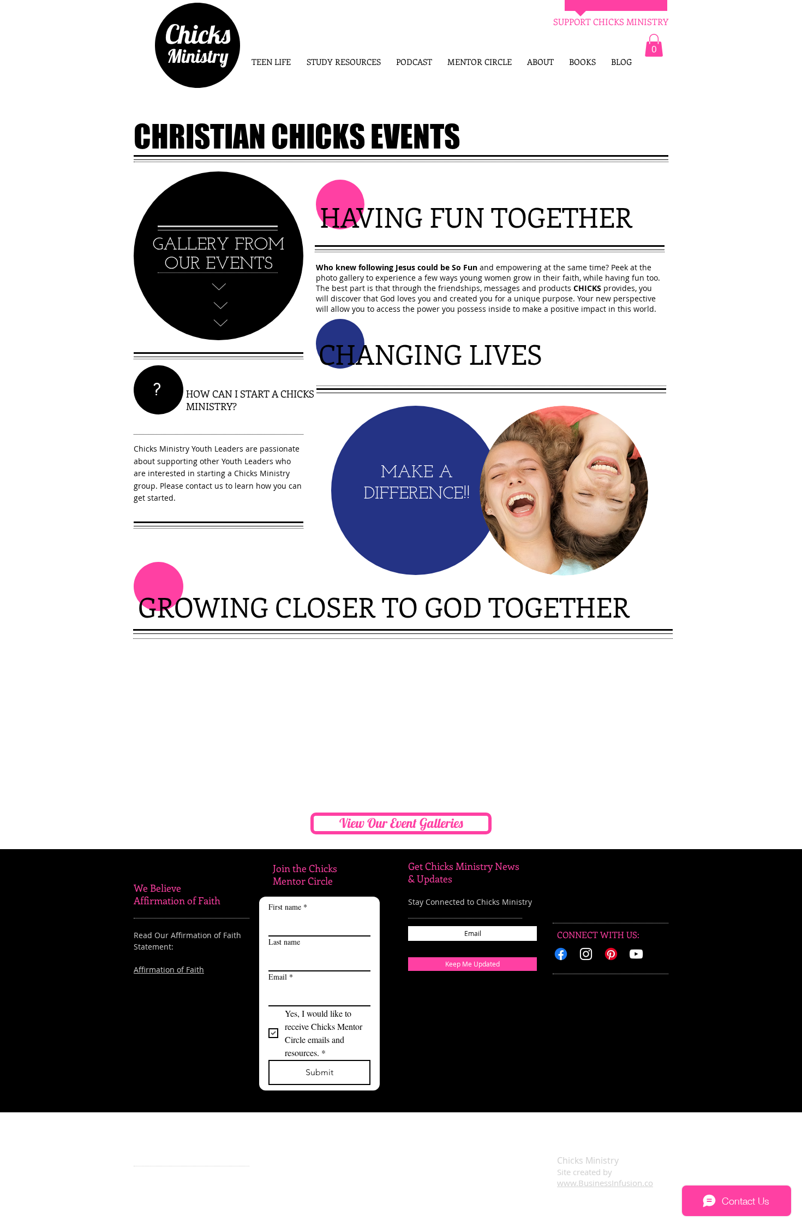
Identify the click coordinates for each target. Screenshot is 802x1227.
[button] (653, 45)
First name (287, 906)
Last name (284, 941)
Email (280, 976)
